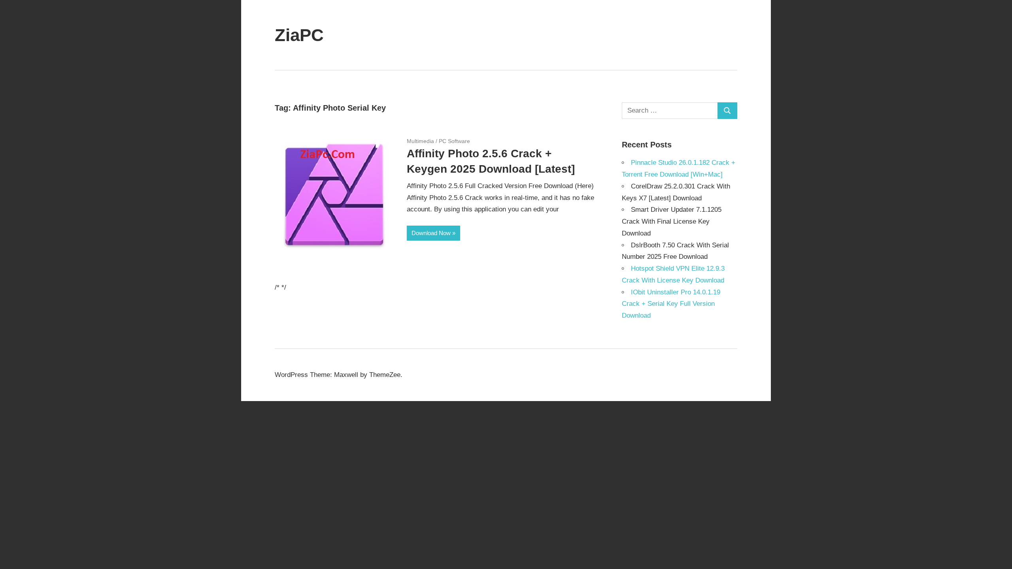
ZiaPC (299, 35)
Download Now (431, 233)
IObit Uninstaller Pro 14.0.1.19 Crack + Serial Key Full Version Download (671, 304)
